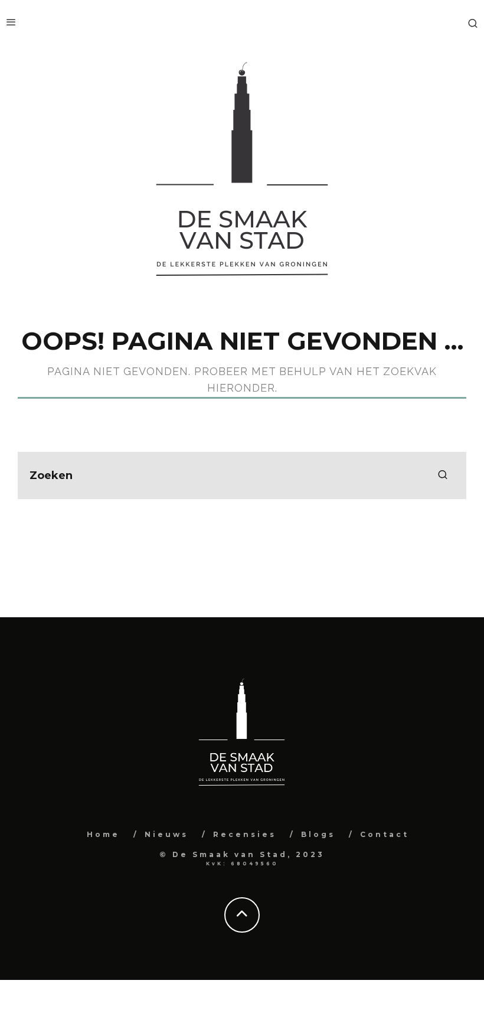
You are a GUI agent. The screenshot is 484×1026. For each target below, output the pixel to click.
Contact (384, 834)
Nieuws (166, 834)
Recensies (244, 834)
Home (103, 834)
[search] (442, 475)
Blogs (318, 834)
